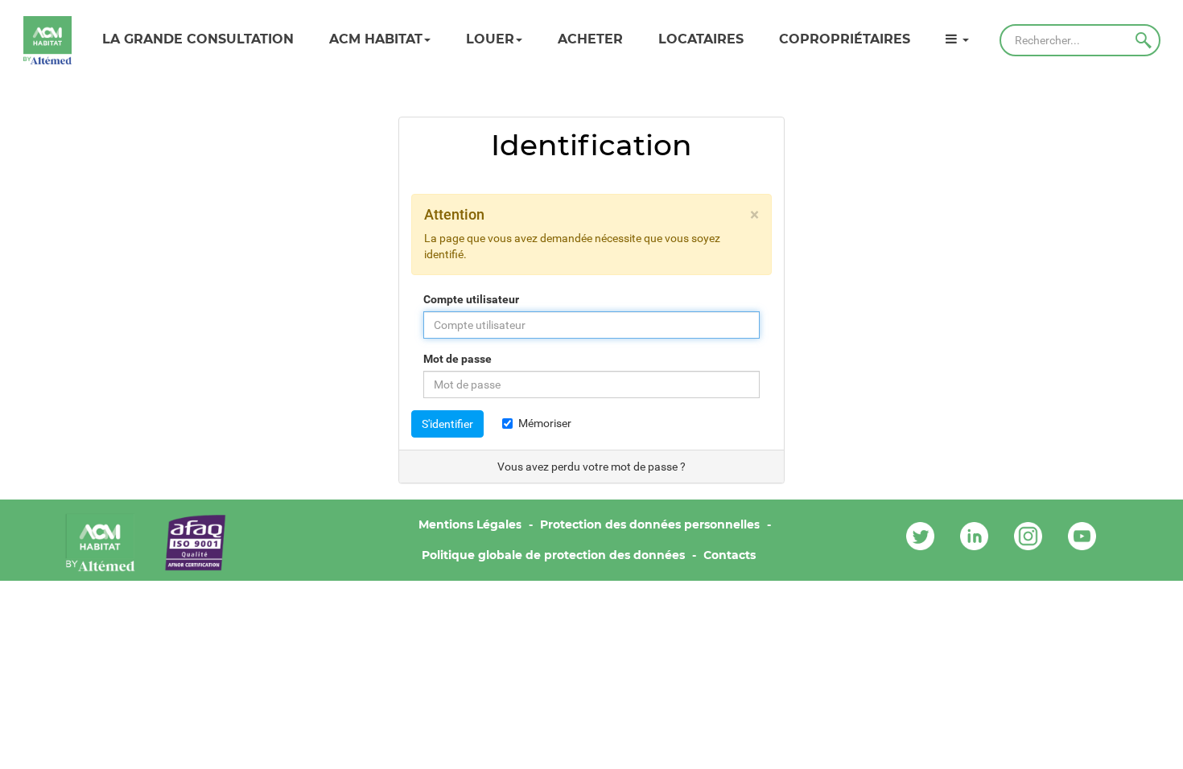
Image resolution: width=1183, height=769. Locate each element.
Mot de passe (457, 358)
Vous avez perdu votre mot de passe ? (591, 466)
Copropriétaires (844, 39)
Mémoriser (544, 423)
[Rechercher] (1143, 40)
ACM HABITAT (375, 39)
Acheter (590, 39)
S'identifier (447, 423)
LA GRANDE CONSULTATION (198, 39)
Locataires (701, 39)
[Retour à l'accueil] (47, 40)
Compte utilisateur (471, 299)
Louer (490, 39)
